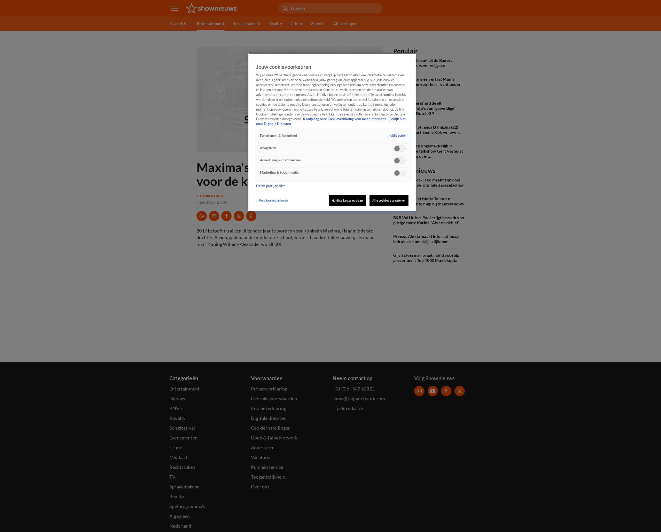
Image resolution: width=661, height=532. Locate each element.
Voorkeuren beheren (273, 200)
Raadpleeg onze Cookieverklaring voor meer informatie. (345, 119)
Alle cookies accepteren (389, 200)
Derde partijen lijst (270, 186)
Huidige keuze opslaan (347, 200)
